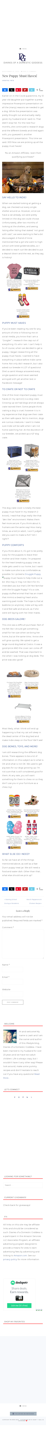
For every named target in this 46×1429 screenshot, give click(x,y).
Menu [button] (24, 48)
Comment (8, 927)
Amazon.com (20, 1255)
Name (6, 965)
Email (5, 977)
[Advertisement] (23, 23)
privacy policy (10, 1259)
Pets (12, 80)
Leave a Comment (29, 71)
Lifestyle (6, 80)
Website (6, 989)
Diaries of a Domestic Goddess (23, 58)
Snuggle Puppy (33, 574)
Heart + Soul (37, 1419)
